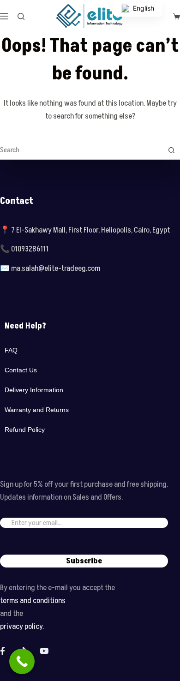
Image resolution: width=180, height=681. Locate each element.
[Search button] (171, 150)
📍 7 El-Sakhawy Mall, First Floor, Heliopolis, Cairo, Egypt (85, 230)
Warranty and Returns (37, 409)
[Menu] (4, 16)
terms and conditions (33, 600)
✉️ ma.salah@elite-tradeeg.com (50, 268)
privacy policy (21, 626)
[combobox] (81, 150)
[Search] (21, 16)
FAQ (11, 350)
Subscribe (84, 561)
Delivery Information (34, 390)
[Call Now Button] (22, 661)
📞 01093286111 (24, 249)
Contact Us (21, 370)
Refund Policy (25, 429)
